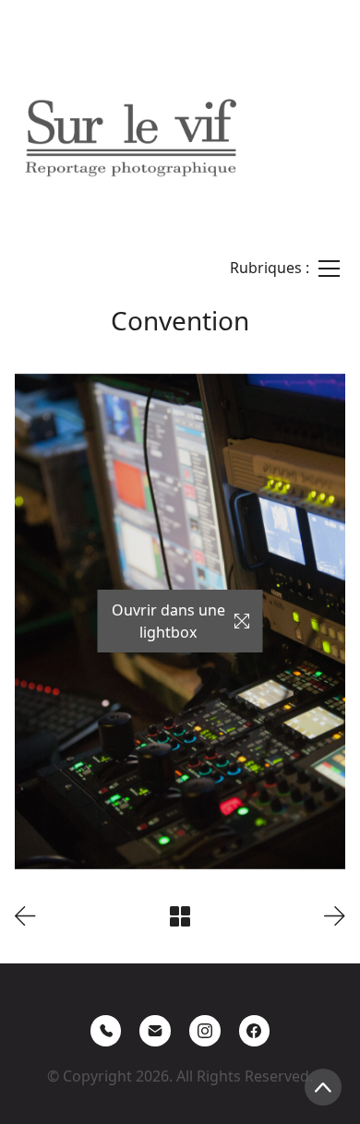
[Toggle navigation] (284, 268)
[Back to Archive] (180, 916)
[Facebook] (254, 1030)
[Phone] (106, 1030)
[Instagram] (205, 1030)
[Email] (155, 1030)
